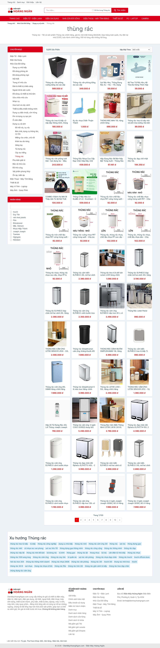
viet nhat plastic (19, 217)
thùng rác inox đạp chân (119, 566)
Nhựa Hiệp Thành (20, 229)
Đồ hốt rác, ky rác (22, 127)
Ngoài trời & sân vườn (21, 90)
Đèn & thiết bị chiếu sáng (23, 86)
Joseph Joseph (19, 231)
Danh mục (21, 2)
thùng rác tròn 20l (75, 566)
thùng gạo (71, 553)
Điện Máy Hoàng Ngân (95, 646)
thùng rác (114, 544)
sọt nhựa (28, 566)
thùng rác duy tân (58, 557)
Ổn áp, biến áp (19, 175)
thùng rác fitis (60, 566)
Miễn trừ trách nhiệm (76, 606)
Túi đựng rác (20, 149)
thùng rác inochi (125, 557)
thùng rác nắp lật (17, 553)
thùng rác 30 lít (16, 566)
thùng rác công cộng (93, 548)
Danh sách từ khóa (76, 620)
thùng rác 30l (96, 562)
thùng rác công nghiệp (47, 544)
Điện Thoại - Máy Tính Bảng (96, 18)
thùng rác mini (80, 544)
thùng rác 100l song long (20, 557)
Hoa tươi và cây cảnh (21, 105)
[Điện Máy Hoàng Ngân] (20, 591)
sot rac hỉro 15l (52, 548)
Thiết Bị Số (118, 18)
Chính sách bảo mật (76, 599)
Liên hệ (39, 2)
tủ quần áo (72, 557)
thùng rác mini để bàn (35, 553)
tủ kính (61, 553)
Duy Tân (16, 214)
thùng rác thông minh (113, 548)
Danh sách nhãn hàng (77, 613)
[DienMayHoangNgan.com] (20, 10)
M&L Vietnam (18, 226)
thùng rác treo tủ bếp (19, 544)
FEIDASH (16, 240)
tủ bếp (33, 544)
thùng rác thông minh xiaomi (37, 562)
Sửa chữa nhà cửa (20, 97)
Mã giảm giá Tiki (75, 624)
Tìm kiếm (121, 10)
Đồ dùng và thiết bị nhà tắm (24, 94)
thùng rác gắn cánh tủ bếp (96, 566)
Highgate (16, 237)
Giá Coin (63, 641)
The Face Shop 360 (35, 641)
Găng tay (19, 145)
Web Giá (55, 641)
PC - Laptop (132, 18)
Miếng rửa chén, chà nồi (25, 137)
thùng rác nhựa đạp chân (106, 557)
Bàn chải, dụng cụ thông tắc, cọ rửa (27, 132)
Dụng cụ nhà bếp (20, 67)
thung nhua (94, 553)
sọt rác (122, 544)
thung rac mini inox (122, 562)
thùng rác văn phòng (80, 562)
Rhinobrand (17, 223)
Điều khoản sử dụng (76, 603)
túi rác (104, 553)
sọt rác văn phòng (86, 557)
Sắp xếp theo (125, 50)
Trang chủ (11, 2)
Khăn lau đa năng (22, 141)
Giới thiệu (30, 2)
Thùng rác (19, 156)
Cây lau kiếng (20, 153)
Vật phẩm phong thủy (21, 171)
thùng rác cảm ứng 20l (98, 544)
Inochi (15, 212)
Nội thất (16, 79)
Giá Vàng (47, 641)
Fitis (14, 220)
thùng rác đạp (130, 548)
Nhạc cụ (16, 101)
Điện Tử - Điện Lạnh (32, 18)
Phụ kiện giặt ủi (19, 160)
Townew (16, 234)
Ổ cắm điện (17, 120)
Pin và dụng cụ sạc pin (22, 116)
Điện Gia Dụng (52, 18)
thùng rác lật (82, 553)
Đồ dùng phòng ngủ (21, 75)
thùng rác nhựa (134, 553)
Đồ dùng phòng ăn (20, 71)
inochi (134, 562)
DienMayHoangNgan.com (73, 646)
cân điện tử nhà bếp (117, 553)
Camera (145, 18)
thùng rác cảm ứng (41, 557)
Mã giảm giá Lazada (76, 627)
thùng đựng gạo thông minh (71, 548)
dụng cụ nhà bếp (66, 544)
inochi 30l (108, 562)
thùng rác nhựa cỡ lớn (43, 566)
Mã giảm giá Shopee (76, 631)
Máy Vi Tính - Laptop (18, 186)
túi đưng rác (52, 553)
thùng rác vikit (16, 548)
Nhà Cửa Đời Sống (71, 18)
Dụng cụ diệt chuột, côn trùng (25, 112)
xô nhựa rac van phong (33, 548)
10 (115, 520)
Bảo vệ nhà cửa (19, 164)
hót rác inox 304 (17, 562)
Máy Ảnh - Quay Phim (19, 190)
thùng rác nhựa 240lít (60, 562)
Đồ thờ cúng (18, 168)
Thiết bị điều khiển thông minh (25, 109)
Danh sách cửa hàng (76, 617)
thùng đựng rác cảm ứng (20, 570)
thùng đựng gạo (134, 544)
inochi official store (142, 557)
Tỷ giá (23, 641)
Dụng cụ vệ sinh (38, 23)
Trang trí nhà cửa (20, 82)
